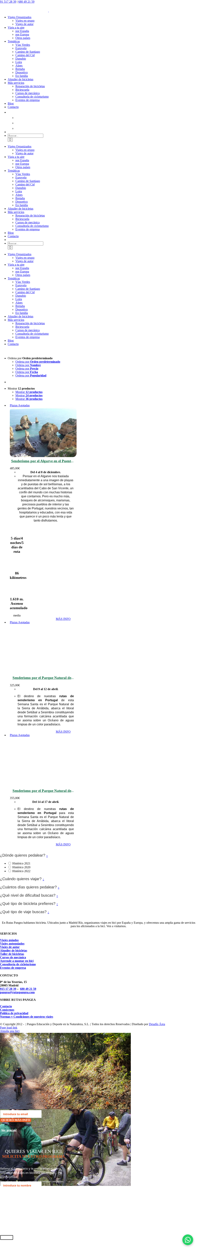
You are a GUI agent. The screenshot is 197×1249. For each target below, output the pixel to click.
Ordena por (37, 361)
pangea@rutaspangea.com (17, 992)
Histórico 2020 (21, 867)
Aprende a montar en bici (16, 960)
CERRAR (7, 1237)
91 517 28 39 (8, 1)
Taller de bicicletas (12, 954)
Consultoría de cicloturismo (18, 964)
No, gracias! (9, 1130)
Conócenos (7, 1009)
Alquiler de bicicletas (13, 950)
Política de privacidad (14, 1013)
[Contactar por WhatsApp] (187, 1239)
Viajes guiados (9, 940)
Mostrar (29, 392)
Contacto (6, 1006)
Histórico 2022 (21, 871)
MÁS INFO (63, 618)
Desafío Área (157, 1024)
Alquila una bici (9, 1031)
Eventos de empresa (13, 967)
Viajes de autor (10, 947)
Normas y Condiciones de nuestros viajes (26, 1016)
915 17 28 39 (8, 988)
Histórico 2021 (21, 863)
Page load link (8, 1027)
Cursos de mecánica (13, 957)
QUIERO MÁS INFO (15, 1120)
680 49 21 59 (26, 1)
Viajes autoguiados (12, 943)
